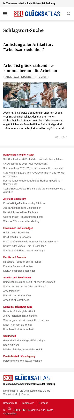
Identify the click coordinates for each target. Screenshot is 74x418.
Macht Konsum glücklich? (17, 324)
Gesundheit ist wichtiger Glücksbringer (24, 340)
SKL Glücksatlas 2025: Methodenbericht (25, 163)
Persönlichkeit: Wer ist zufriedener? (22, 360)
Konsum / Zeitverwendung (17, 306)
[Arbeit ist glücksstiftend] (35, 95)
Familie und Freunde (14, 257)
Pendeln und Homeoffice (17, 295)
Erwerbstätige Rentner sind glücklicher (24, 203)
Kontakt (43, 403)
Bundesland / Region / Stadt (18, 154)
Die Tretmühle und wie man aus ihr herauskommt (30, 241)
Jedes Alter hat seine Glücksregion (22, 207)
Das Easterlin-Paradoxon (17, 237)
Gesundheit (9, 336)
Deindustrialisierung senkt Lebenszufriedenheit (29, 282)
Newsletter (9, 390)
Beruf (42, 76)
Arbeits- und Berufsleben (17, 277)
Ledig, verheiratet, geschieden (19, 270)
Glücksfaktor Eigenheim (16, 232)
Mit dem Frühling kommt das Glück (22, 349)
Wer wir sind (10, 394)
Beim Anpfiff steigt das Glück (19, 311)
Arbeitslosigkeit (11, 291)
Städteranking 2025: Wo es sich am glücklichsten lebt (33, 168)
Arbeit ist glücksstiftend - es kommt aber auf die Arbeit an (30, 68)
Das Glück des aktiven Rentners (20, 212)
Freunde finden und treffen (18, 266)
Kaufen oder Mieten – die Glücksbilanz (24, 246)
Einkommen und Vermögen (18, 228)
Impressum (28, 403)
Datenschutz (10, 403)
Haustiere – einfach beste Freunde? (23, 261)
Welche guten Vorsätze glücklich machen (26, 320)
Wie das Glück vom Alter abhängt (21, 221)
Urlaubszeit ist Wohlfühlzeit (18, 329)
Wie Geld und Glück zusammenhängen (24, 250)
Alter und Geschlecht (14, 198)
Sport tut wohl (11, 345)
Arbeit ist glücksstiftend (16, 300)
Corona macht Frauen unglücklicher (23, 216)
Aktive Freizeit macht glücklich (20, 315)
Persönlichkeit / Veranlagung (19, 356)
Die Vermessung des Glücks (35, 390)
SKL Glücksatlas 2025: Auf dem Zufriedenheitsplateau (33, 159)
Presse (25, 394)
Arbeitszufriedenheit (20, 76)
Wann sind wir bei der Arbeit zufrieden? (24, 286)
